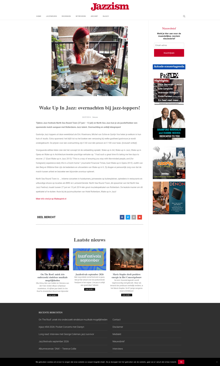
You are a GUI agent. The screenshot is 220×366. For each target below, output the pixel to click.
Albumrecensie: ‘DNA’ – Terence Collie (57, 348)
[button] (122, 217)
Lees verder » (52, 295)
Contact (117, 319)
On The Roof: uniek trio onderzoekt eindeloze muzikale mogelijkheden (52, 277)
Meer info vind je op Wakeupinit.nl (51, 199)
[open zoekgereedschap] (184, 16)
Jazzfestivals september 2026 (89, 274)
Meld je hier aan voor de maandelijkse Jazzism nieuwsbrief (169, 36)
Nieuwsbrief (119, 341)
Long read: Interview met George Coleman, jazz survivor (66, 334)
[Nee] (217, 362)
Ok (181, 362)
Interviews (118, 348)
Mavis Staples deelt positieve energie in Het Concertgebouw (127, 276)
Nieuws (95, 117)
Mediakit (117, 334)
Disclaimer (118, 327)
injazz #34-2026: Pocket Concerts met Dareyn (61, 327)
